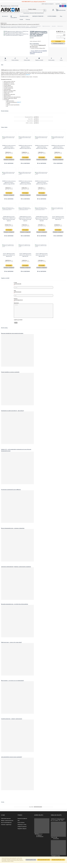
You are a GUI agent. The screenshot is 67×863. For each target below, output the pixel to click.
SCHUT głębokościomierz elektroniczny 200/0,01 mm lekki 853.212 (25, 255)
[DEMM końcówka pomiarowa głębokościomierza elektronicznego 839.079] (42, 173)
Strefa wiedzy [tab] (51, 60)
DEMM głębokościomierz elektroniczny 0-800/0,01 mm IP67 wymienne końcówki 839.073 (9, 218)
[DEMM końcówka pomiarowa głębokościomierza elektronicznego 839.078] (25, 138)
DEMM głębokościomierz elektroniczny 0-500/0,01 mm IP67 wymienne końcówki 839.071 (19, 27)
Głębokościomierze (46, 26)
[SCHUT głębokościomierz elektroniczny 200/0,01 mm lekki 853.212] (25, 246)
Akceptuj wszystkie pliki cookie (58, 859)
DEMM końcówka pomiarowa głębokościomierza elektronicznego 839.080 (25, 182)
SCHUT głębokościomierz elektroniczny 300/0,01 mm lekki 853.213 (9, 255)
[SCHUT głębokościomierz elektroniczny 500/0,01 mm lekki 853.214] (58, 209)
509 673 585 (15, 6)
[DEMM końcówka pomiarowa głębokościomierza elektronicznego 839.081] (58, 138)
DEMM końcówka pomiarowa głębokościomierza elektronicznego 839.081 (58, 147)
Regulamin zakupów (22, 828)
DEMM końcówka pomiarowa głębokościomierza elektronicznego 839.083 (9, 182)
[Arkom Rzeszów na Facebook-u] (60, 6)
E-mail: (17, 283)
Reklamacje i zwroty (22, 824)
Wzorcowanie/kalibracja (6, 822)
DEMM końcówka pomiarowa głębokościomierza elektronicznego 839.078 (25, 147)
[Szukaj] (45, 10)
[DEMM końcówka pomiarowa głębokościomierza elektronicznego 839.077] (9, 138)
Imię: (17, 291)
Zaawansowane (26, 13)
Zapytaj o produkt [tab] (39, 60)
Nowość (42, 13)
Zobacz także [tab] (27, 60)
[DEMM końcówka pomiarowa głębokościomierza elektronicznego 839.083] (9, 173)
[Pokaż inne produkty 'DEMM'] (32, 38)
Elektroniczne (60, 26)
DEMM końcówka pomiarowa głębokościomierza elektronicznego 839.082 (41, 147)
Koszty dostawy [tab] (15, 60)
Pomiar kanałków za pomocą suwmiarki (10, 372)
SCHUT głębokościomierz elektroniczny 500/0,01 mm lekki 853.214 (58, 218)
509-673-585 (54, 837)
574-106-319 (56, 838)
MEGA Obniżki (37, 13)
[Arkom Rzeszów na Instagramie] (63, 6)
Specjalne (54, 26)
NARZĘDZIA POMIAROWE (36, 26)
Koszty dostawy (21, 822)
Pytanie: (18, 299)
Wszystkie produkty (24, 16)
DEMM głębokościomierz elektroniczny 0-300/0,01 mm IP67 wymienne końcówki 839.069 (41, 218)
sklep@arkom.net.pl (6, 6)
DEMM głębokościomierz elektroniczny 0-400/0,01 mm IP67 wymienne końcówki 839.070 (25, 218)
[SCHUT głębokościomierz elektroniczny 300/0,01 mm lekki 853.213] (9, 246)
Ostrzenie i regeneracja (6, 824)
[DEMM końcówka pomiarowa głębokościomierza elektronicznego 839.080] (25, 173)
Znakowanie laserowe (6, 818)
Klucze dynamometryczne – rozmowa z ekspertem (12, 528)
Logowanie (57, 3)
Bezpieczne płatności (22, 818)
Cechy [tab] (61, 60)
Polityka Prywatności (22, 826)
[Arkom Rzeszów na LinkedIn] (65, 6)
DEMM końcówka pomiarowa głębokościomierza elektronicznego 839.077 (9, 147)
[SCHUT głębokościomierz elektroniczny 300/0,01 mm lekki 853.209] (42, 246)
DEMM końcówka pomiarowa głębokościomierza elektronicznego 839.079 (41, 182)
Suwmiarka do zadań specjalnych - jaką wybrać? (12, 410)
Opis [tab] (5, 60)
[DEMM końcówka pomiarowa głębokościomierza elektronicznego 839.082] (42, 138)
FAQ (18, 820)
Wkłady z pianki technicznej (7, 820)
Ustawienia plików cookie (31, 859)
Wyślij (16, 322)
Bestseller (32, 13)
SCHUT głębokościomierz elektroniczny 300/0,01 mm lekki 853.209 (42, 255)
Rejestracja (64, 3)
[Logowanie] (53, 9)
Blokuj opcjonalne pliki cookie (43, 859)
